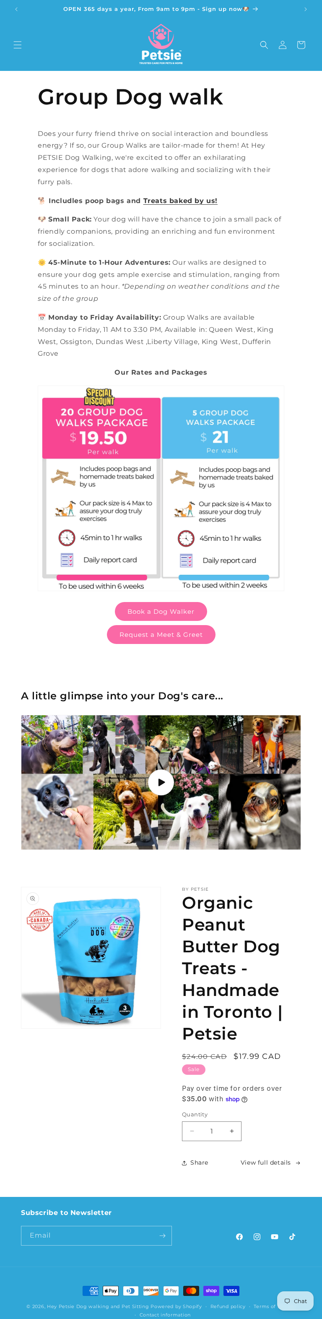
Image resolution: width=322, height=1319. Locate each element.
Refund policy (228, 1306)
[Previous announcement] (16, 9)
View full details (266, 1162)
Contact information (165, 1315)
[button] (17, 45)
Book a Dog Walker (161, 611)
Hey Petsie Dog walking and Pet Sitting (99, 1306)
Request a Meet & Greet (161, 635)
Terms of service (274, 1306)
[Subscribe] (162, 1236)
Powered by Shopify (176, 1306)
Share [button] (199, 1162)
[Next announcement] (305, 9)
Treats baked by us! (180, 201)
